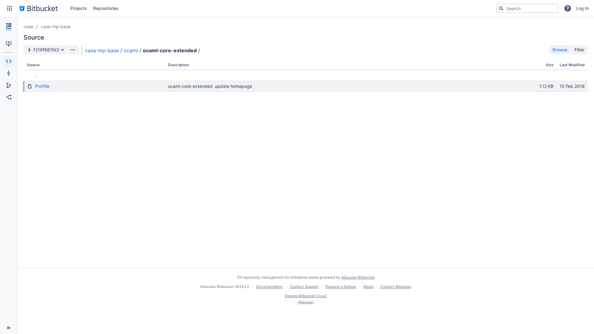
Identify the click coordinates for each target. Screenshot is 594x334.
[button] (9, 8)
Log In (582, 8)
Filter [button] (579, 49)
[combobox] (527, 8)
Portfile (42, 86)
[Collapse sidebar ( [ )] (8, 327)
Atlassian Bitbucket (358, 277)
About (368, 286)
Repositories (105, 8)
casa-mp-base (56, 26)
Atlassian (306, 302)
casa (28, 26)
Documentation (269, 286)
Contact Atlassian (396, 286)
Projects (78, 8)
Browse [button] (560, 49)
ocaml (131, 50)
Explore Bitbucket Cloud (305, 295)
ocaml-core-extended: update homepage (210, 86)
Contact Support (304, 286)
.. (36, 75)
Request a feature (340, 286)
